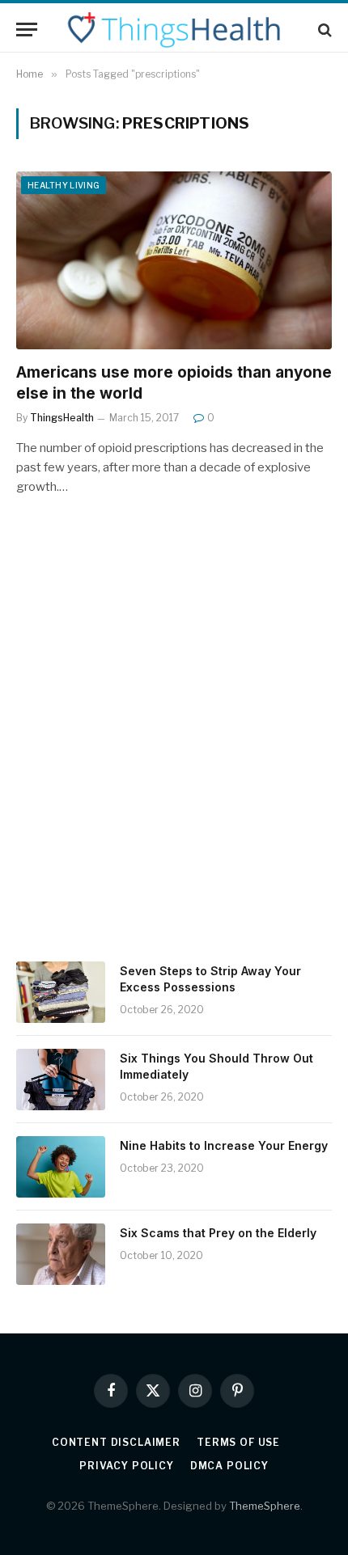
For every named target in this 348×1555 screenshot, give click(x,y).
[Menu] (26, 29)
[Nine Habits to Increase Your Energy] (60, 1167)
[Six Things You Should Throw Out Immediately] (60, 1079)
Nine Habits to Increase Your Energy (224, 1145)
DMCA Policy (229, 1466)
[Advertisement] (174, 751)
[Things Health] (174, 29)
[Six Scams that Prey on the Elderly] (60, 1254)
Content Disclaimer (116, 1442)
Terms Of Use (238, 1442)
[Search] (323, 29)
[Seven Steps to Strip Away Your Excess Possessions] (60, 992)
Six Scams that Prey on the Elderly (218, 1233)
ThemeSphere (264, 1505)
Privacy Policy (126, 1466)
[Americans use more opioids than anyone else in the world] (174, 260)
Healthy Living (64, 185)
